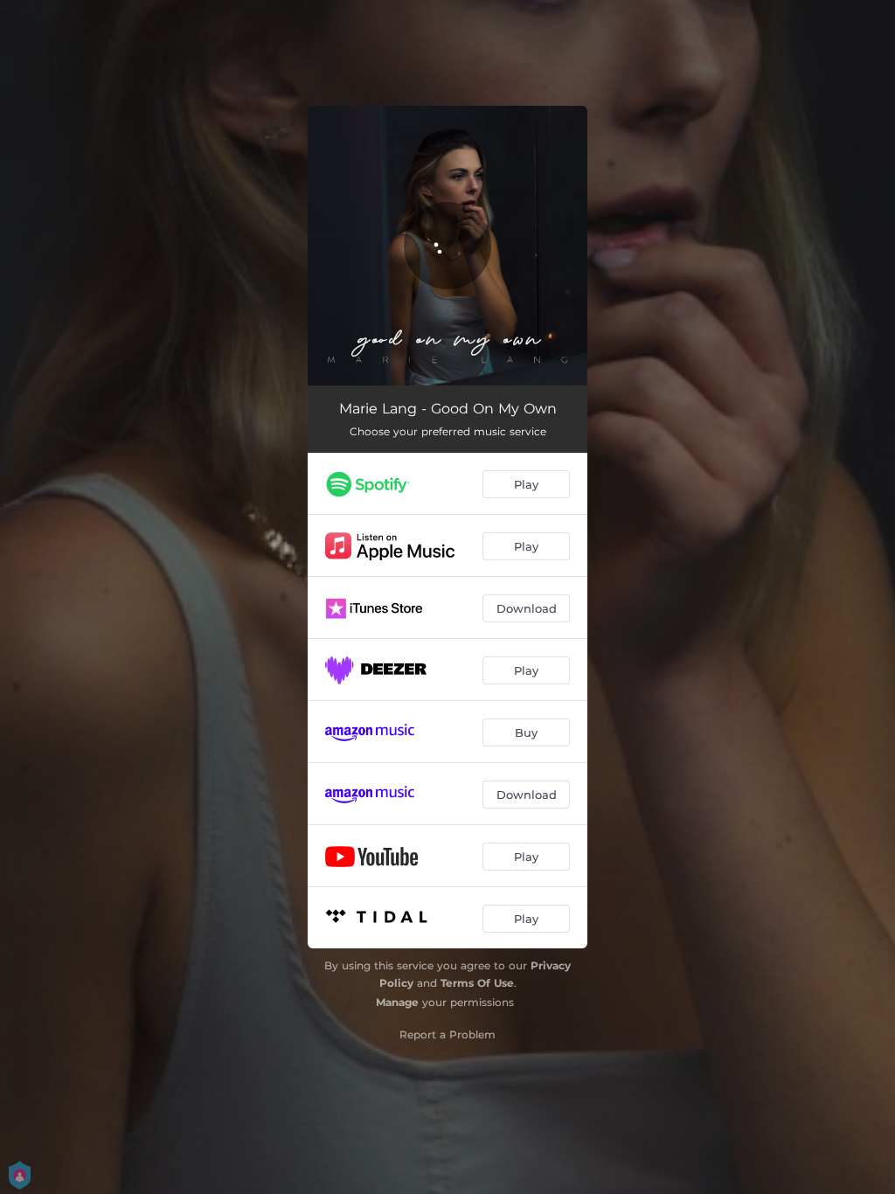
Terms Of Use (477, 982)
